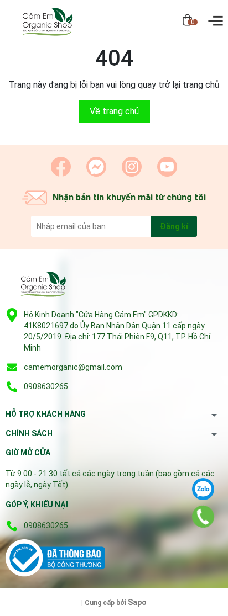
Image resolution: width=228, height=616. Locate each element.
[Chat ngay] (96, 167)
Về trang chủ (114, 111)
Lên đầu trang (192, 609)
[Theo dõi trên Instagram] (132, 167)
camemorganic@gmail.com (73, 367)
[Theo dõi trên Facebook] (61, 167)
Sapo (137, 602)
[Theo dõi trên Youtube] (167, 167)
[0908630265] (203, 516)
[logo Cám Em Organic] (41, 285)
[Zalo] (203, 489)
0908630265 (46, 386)
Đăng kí (174, 226)
